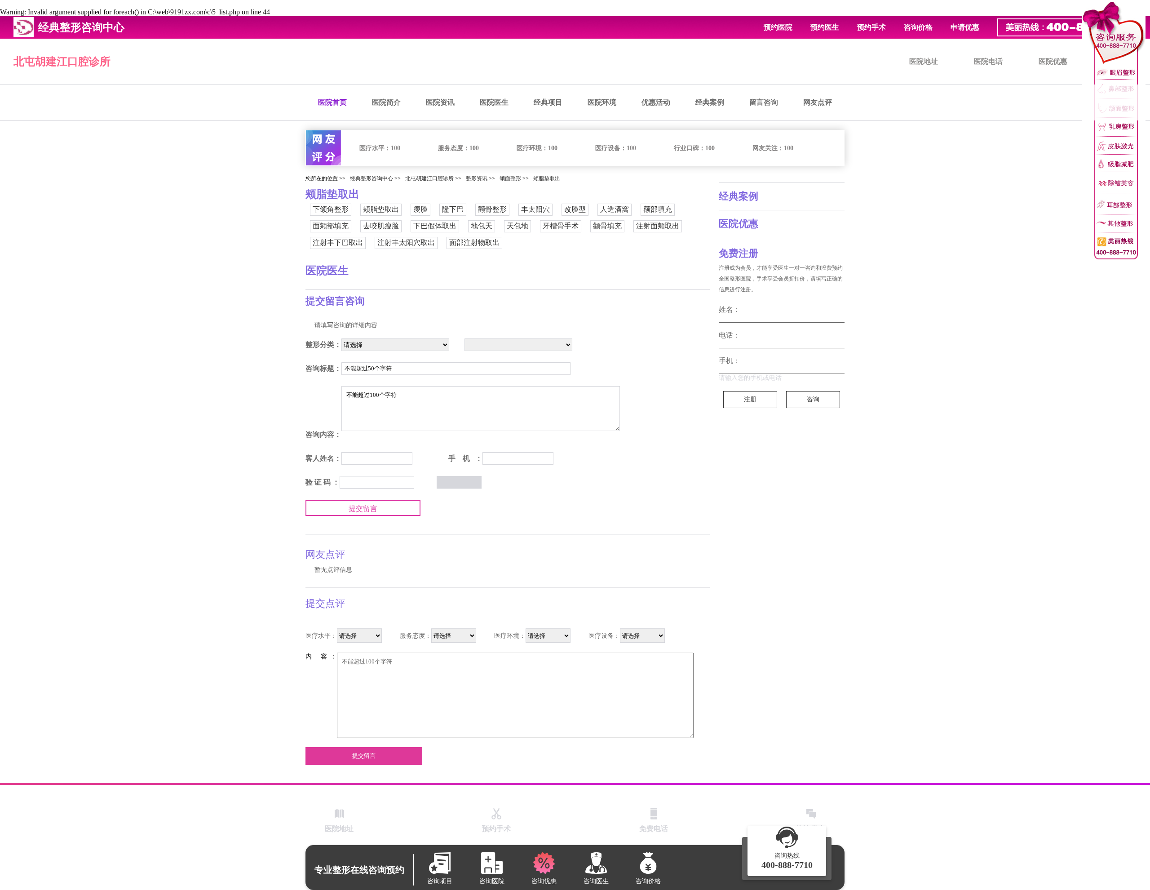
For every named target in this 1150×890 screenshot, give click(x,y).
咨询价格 (918, 27)
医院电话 (988, 61)
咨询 (813, 399)
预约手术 (871, 27)
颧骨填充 (607, 226)
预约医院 (778, 27)
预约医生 (824, 27)
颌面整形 (510, 178)
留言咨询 (763, 102)
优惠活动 (655, 102)
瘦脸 (420, 209)
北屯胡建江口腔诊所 (62, 61)
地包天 (481, 226)
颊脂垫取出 (546, 178)
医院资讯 (440, 102)
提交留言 (363, 508)
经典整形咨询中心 (371, 178)
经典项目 (548, 102)
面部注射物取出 (474, 242)
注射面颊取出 (657, 226)
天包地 (517, 226)
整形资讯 (476, 178)
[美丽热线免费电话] (1069, 27)
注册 (750, 399)
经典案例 (709, 102)
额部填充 (657, 209)
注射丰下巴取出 (338, 242)
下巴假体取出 (434, 226)
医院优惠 (1053, 61)
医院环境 (602, 102)
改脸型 (575, 209)
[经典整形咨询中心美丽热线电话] (1114, 130)
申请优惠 (965, 27)
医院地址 (923, 61)
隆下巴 (453, 209)
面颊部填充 (331, 226)
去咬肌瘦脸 (381, 226)
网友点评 (817, 102)
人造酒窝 (614, 209)
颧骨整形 (492, 209)
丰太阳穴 (535, 209)
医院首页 (332, 102)
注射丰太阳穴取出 (406, 242)
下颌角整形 (331, 209)
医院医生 (494, 102)
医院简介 (386, 102)
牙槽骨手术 (561, 226)
